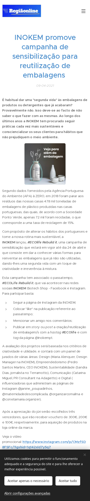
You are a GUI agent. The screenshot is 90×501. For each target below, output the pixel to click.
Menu (83, 11)
